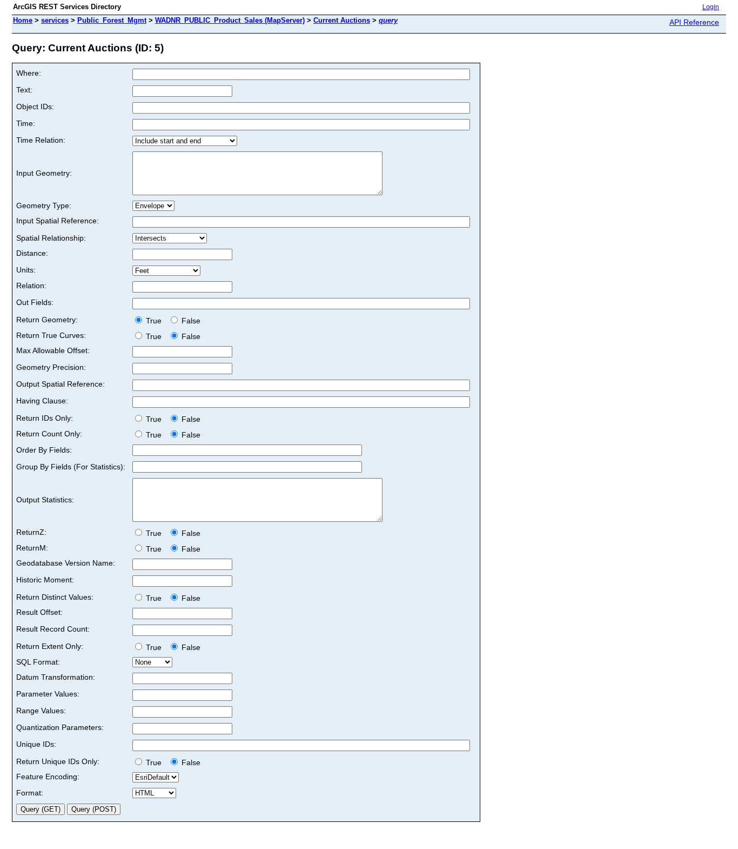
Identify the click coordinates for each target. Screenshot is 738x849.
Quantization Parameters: (60, 727)
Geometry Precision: (51, 367)
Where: (28, 73)
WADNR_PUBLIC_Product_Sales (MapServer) (230, 20)
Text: (24, 89)
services (55, 20)
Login (710, 7)
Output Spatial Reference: (60, 384)
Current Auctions (341, 20)
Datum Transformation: (55, 677)
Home (22, 20)
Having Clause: (42, 400)
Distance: (32, 253)
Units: (26, 270)
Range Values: (41, 710)
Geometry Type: (43, 205)
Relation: (31, 285)
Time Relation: (40, 140)
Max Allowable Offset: (53, 350)
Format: (29, 792)
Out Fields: (34, 302)
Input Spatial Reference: (57, 220)
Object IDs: (35, 106)
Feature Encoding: (47, 776)
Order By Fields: (44, 450)
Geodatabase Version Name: (65, 563)
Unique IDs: (36, 744)
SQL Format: (38, 662)
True (155, 320)
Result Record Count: (53, 629)
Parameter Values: (47, 693)
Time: (25, 123)
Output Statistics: (45, 499)
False (189, 320)
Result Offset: (39, 612)
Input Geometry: (44, 173)
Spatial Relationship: (51, 238)
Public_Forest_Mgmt (111, 20)
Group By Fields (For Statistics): (70, 466)
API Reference (694, 22)
